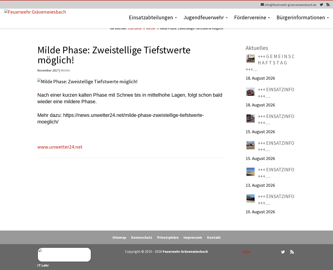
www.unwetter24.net (59, 147)
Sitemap (119, 238)
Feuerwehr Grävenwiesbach (185, 251)
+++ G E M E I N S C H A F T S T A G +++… (270, 62)
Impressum (192, 238)
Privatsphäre (168, 238)
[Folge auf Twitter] (283, 251)
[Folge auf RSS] (292, 251)
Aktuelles (257, 48)
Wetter (151, 28)
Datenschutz (141, 238)
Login (246, 251)
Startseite (135, 28)
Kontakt (214, 238)
